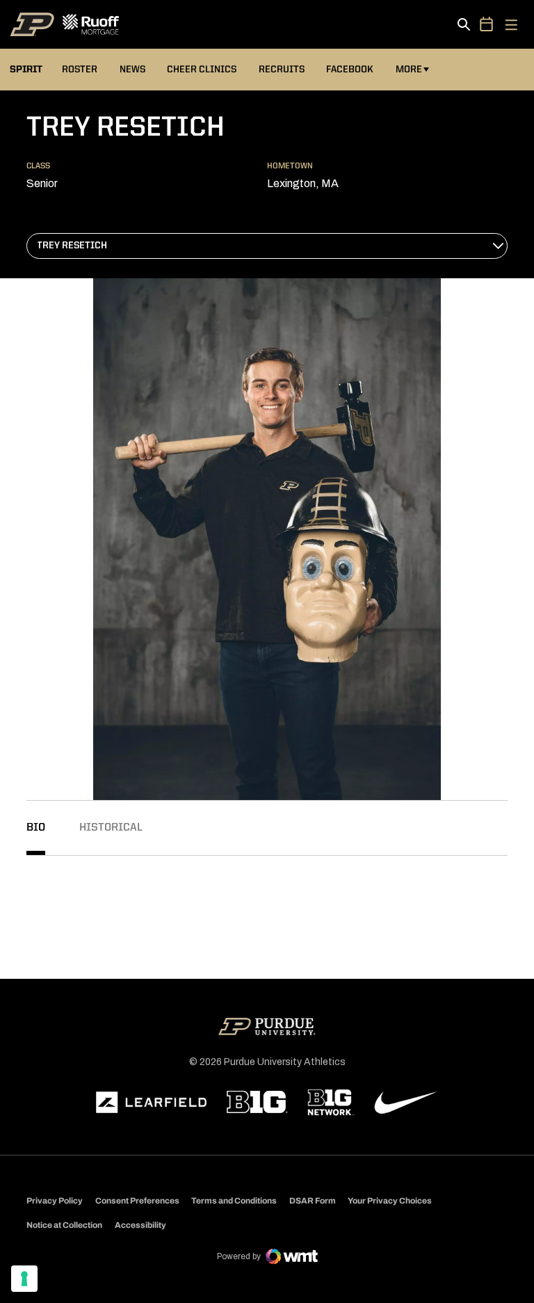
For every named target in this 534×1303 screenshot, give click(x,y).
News (132, 69)
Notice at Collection (64, 1225)
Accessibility (140, 1225)
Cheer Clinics (201, 69)
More (409, 69)
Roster (79, 69)
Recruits (282, 69)
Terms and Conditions (234, 1201)
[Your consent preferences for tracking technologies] (24, 1278)
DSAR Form (312, 1201)
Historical (111, 827)
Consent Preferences (137, 1201)
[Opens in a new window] (151, 1103)
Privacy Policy (54, 1201)
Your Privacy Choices (390, 1201)
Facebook (349, 69)
